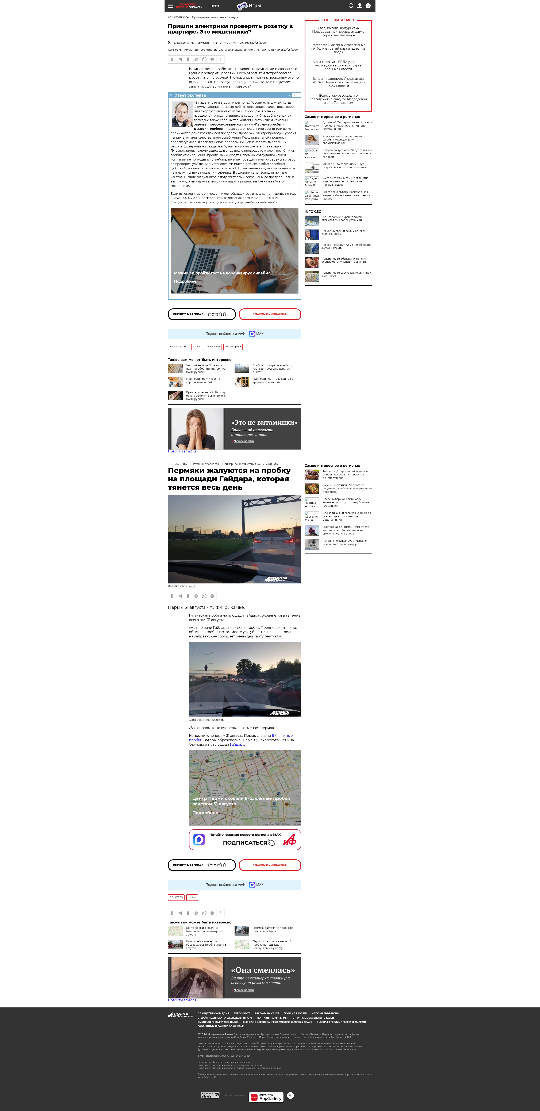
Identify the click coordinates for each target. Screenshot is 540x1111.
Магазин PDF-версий (325, 1013)
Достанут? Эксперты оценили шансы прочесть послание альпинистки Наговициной (347, 126)
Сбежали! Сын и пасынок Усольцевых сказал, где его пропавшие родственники (347, 516)
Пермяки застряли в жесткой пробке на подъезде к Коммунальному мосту (272, 945)
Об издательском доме (213, 1013)
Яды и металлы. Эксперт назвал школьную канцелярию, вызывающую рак (343, 139)
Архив (188, 49)
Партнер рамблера (234, 1095)
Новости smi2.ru (182, 451)
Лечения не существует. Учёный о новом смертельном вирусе (345, 542)
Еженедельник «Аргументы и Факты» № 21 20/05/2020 (263, 49)
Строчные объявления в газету (314, 1018)
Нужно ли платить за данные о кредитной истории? (273, 380)
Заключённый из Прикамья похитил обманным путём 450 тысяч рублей (205, 369)
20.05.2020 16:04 (178, 17)
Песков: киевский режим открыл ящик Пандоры (343, 232)
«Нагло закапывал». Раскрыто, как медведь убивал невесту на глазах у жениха (346, 195)
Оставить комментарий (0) (270, 314)
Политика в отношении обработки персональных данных (230, 1065)
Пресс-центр (242, 1013)
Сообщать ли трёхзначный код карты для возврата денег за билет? (273, 369)
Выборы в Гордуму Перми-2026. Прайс (341, 1022)
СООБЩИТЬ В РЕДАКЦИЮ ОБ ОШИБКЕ (221, 1026)
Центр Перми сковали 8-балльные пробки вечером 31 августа (241, 801)
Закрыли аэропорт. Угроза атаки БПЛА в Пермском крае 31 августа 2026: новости (338, 82)
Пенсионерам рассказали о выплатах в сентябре (346, 274)
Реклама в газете (295, 1013)
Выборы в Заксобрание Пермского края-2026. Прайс (277, 1022)
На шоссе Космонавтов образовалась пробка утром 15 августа (206, 945)
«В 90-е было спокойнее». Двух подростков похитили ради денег (345, 165)
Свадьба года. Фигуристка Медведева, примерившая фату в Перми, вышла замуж (338, 31)
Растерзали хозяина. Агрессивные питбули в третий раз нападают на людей (338, 48)
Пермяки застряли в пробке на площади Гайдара (273, 929)
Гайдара (237, 744)
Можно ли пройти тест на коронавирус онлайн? (222, 273)
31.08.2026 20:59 (178, 464)
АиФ (192, 586)
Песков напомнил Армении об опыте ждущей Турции (346, 246)
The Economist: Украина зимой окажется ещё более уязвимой (341, 218)
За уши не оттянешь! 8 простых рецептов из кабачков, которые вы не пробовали (347, 488)
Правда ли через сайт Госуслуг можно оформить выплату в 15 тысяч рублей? (206, 396)
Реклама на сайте (267, 1013)
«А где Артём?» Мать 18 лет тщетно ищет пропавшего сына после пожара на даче (346, 181)
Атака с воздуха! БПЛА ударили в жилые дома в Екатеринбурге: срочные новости (338, 65)
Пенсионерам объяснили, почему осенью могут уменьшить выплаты (344, 260)
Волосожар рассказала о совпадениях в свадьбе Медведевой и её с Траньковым (338, 99)
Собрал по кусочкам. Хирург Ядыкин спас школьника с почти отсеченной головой (347, 153)
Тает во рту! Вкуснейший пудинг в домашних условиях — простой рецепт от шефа (345, 474)
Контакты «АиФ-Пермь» (272, 1018)
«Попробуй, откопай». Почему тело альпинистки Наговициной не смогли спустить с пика (346, 530)
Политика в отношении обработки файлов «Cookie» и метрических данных (239, 1068)
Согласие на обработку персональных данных (224, 1062)
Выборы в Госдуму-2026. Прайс (218, 1022)
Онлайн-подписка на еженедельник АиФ (225, 1018)
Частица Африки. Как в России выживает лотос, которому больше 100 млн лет (346, 502)
